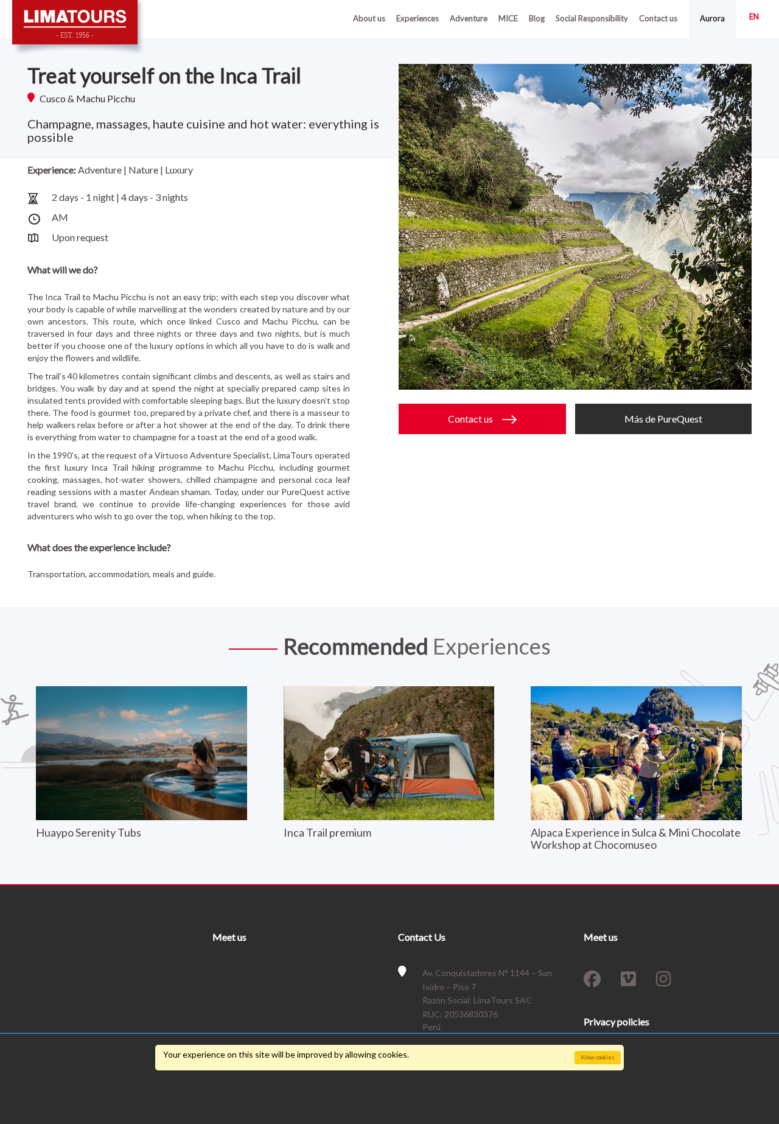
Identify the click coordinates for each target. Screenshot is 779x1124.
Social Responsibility (592, 18)
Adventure (468, 18)
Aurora (712, 18)
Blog (537, 18)
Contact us (658, 18)
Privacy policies (616, 1021)
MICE (508, 18)
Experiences (417, 18)
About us (369, 18)
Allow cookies (598, 1057)
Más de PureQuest (663, 418)
